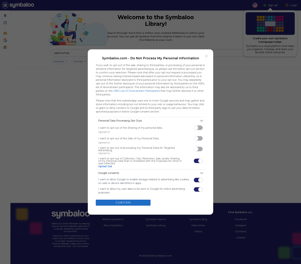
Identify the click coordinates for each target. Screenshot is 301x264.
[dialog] (150, 132)
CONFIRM (123, 202)
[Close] (206, 56)
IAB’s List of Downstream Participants (136, 90)
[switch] (198, 127)
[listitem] (150, 120)
